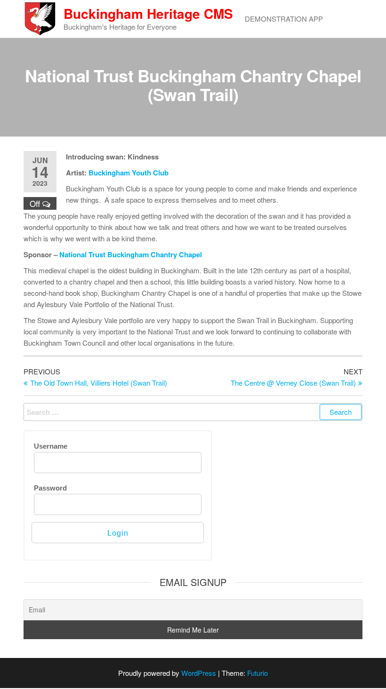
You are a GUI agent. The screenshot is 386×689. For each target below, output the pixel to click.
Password (50, 488)
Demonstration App (284, 19)
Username (50, 446)
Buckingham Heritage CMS (148, 13)
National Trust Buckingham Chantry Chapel (130, 254)
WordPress (198, 673)
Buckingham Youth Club (128, 172)
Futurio (257, 673)
